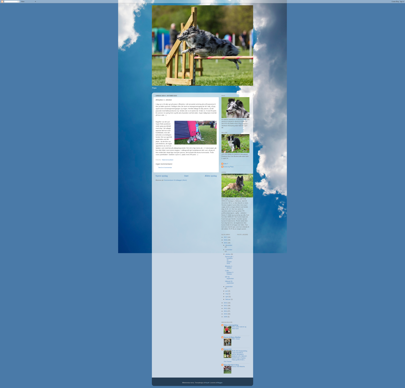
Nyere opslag (162, 176)
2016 (226, 240)
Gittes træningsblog (231, 325)
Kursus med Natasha (238, 366)
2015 (226, 243)
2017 (226, 237)
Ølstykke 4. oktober (228, 267)
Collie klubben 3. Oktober (229, 272)
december (228, 245)
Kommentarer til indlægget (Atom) (175, 180)
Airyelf (207, 382)
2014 (226, 303)
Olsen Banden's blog (231, 365)
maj (226, 294)
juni (226, 291)
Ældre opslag (211, 176)
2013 (226, 305)
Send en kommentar (165, 167)
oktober (228, 254)
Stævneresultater (167, 160)
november (228, 249)
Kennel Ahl (228, 349)
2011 (225, 311)
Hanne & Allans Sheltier (232, 337)
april (227, 296)
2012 (226, 308)
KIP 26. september (229, 277)
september (229, 286)
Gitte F (226, 164)
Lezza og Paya (229, 166)
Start (186, 176)
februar (228, 299)
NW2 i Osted (236, 339)
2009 (226, 317)
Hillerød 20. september (229, 282)
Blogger (219, 382)
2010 (226, 314)
